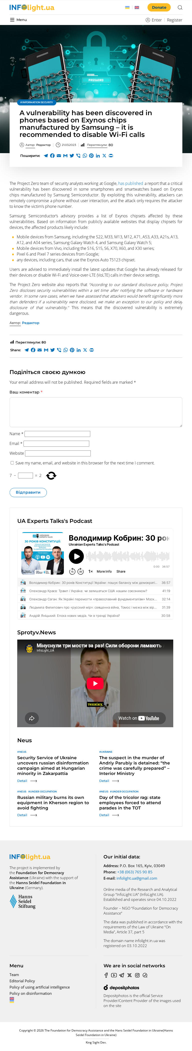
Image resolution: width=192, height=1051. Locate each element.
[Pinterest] (91, 155)
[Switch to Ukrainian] (127, 7)
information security (37, 102)
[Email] (59, 155)
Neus (22, 751)
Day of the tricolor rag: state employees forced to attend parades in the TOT (130, 802)
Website (17, 453)
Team (14, 974)
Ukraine (106, 751)
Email (16, 443)
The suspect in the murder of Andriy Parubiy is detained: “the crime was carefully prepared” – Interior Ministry (134, 765)
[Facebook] (52, 155)
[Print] (111, 155)
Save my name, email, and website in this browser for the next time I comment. (85, 463)
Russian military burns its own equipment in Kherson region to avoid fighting (53, 802)
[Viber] (78, 155)
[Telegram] (45, 155)
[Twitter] (71, 155)
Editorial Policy (22, 980)
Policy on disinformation (31, 993)
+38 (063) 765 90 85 (134, 871)
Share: (15, 350)
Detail (22, 781)
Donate (159, 7)
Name (17, 433)
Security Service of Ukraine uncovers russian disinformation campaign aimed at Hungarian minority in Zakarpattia (53, 765)
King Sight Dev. (96, 1042)
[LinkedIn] (97, 155)
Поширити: (30, 156)
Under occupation (43, 791)
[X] (104, 155)
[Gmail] (65, 155)
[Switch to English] (137, 7)
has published (131, 183)
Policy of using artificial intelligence (40, 987)
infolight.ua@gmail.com (136, 878)
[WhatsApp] (85, 155)
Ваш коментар (26, 392)
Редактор (38, 145)
